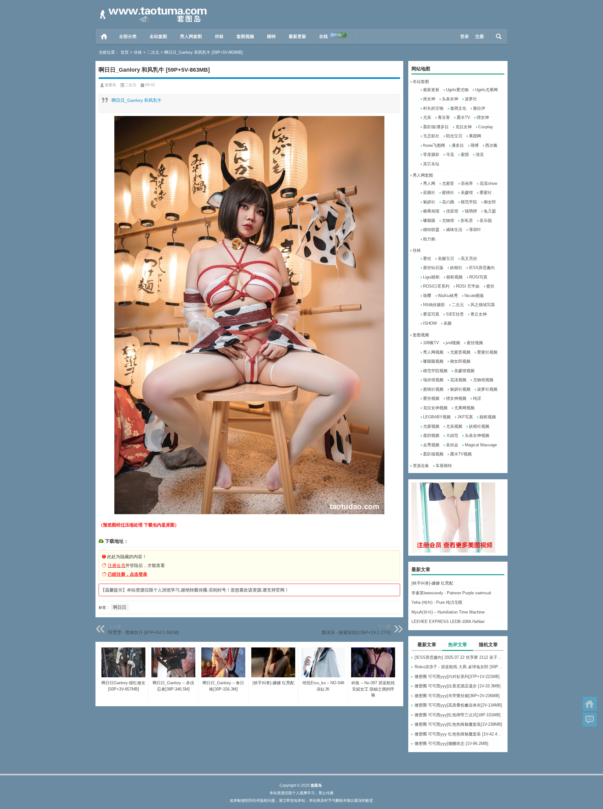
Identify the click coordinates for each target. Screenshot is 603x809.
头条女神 (450, 98)
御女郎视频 (460, 361)
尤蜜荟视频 (460, 352)
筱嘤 (427, 295)
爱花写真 (431, 314)
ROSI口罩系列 (436, 286)
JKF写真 (465, 417)
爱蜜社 (486, 192)
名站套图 (158, 36)
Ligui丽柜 (431, 277)
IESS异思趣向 (482, 267)
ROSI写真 (478, 277)
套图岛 (110, 85)
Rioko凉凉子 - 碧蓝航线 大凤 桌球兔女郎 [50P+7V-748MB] (459, 666)
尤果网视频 (464, 407)
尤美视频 (454, 426)
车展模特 (444, 465)
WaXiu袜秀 (448, 295)
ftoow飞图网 (434, 145)
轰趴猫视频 (433, 454)
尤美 (427, 117)
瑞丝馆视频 (433, 379)
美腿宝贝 (446, 258)
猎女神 (483, 117)
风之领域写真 (482, 304)
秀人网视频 (433, 352)
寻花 (450, 154)
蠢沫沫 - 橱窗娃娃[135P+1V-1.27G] (356, 632)
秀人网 (429, 183)
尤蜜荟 (448, 183)
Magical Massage (481, 445)
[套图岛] (152, 8)
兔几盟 (490, 211)
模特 (271, 36)
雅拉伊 (479, 108)
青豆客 (444, 117)
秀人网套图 (191, 36)
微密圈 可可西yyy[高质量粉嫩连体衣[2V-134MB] (458, 705)
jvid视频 (453, 342)
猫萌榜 (471, 211)
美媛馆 (467, 192)
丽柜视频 (454, 277)
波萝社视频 (487, 389)
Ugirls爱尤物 (457, 89)
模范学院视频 (435, 370)
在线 (332, 36)
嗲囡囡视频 (433, 361)
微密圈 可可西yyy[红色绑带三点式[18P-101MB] (458, 715)
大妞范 (452, 435)
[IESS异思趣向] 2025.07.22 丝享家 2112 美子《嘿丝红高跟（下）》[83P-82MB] (459, 657)
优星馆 (452, 211)
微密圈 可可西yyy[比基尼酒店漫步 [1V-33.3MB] (458, 686)
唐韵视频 (431, 435)
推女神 (429, 98)
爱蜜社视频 (487, 352)
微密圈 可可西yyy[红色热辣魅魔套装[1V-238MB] (458, 724)
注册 (479, 36)
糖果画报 (431, 211)
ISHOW (430, 323)
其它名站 (431, 164)
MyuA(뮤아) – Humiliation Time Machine (448, 612)
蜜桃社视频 (433, 389)
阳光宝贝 (454, 136)
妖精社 (456, 267)
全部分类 (128, 36)
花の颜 (448, 202)
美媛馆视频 (464, 370)
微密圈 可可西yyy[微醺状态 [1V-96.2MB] (451, 743)
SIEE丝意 (455, 314)
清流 (479, 154)
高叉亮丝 (469, 258)
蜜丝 (490, 286)
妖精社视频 (479, 426)
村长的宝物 (433, 108)
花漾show (488, 183)
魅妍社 (429, 202)
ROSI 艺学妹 (468, 286)
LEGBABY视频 (437, 417)
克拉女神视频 (435, 407)
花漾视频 (458, 379)
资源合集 (421, 465)
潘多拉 (458, 145)
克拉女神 (463, 126)
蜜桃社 (448, 192)
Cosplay (485, 126)
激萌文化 (458, 108)
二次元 (153, 52)
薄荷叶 (475, 229)
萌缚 (474, 145)
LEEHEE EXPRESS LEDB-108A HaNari (448, 621)
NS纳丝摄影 (434, 304)
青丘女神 (478, 314)
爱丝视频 (431, 398)
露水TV (463, 117)
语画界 (467, 183)
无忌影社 (431, 136)
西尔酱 (491, 145)
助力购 (429, 239)
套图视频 (245, 36)
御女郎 (490, 202)
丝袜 (219, 36)
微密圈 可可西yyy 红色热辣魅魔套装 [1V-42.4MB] (459, 734)
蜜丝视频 (475, 342)
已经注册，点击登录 (127, 574)
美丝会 (452, 445)
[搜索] (499, 36)
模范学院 (469, 202)
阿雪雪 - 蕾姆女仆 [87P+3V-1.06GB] (143, 632)
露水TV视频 (461, 454)
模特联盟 (431, 229)
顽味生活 (454, 229)
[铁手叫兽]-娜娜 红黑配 (432, 583)
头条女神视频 (477, 435)
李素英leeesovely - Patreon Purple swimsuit (451, 593)
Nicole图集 (474, 295)
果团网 (475, 136)
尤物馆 (448, 220)
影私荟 (467, 220)
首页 (104, 36)
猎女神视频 (456, 398)
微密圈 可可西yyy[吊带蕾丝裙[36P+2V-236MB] (457, 695)
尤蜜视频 (431, 426)
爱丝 (427, 258)
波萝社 (471, 98)
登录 (464, 36)
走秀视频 (431, 445)
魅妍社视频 (460, 389)
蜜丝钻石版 (433, 267)
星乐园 (486, 220)
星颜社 (429, 192)
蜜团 (465, 154)
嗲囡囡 (429, 220)
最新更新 (297, 36)
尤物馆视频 (483, 379)
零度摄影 (431, 154)
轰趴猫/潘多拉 (436, 126)
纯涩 (477, 398)
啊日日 (119, 607)
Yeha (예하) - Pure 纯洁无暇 (436, 602)
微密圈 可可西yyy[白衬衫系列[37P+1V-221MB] (457, 676)
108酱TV (431, 342)
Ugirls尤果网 (486, 89)
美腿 (447, 323)
